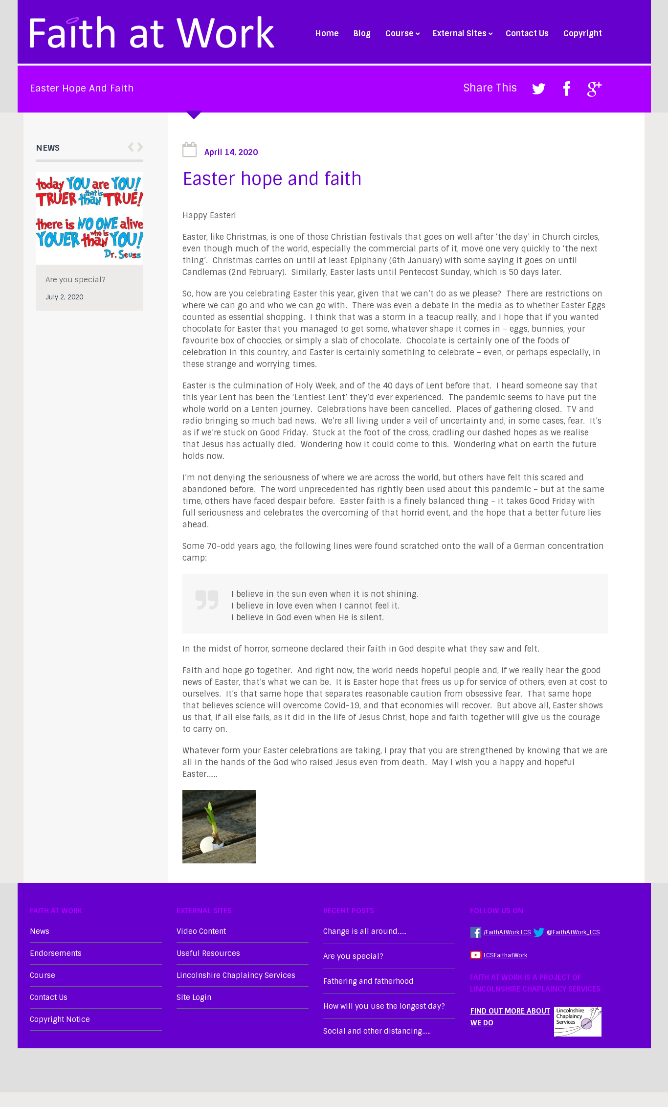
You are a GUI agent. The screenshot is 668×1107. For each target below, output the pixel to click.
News (39, 931)
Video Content (201, 931)
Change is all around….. (364, 931)
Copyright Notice (60, 1019)
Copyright (582, 34)
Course (399, 34)
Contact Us (527, 34)
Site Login (194, 997)
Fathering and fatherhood (368, 981)
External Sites (460, 34)
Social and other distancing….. (376, 1031)
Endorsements (56, 953)
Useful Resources (208, 953)
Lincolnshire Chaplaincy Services (236, 975)
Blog (362, 34)
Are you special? (75, 280)
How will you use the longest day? (384, 1006)
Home (327, 34)
